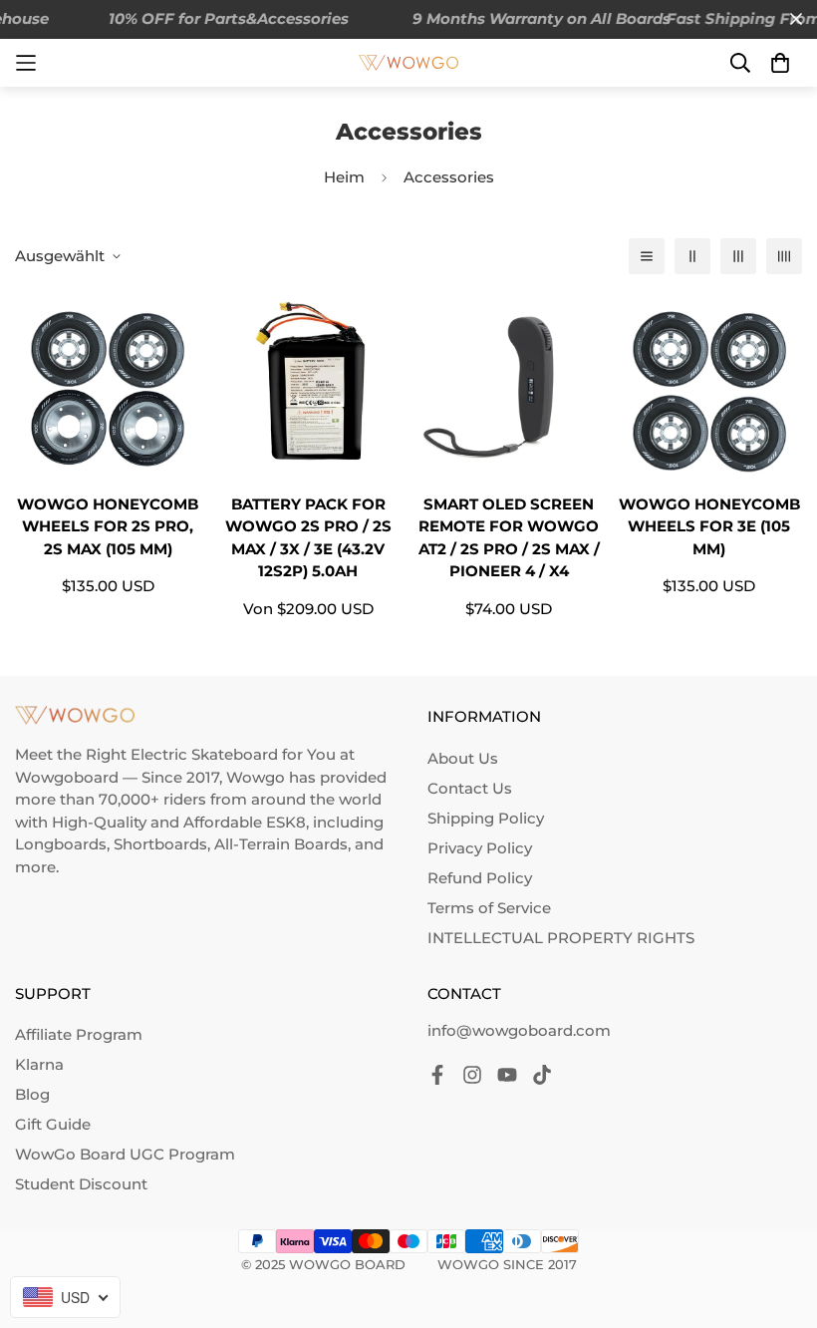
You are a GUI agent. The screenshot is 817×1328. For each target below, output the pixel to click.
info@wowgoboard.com (519, 1030)
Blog (32, 1094)
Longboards (61, 843)
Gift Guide (53, 1124)
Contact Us (469, 788)
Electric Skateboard (204, 754)
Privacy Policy (479, 847)
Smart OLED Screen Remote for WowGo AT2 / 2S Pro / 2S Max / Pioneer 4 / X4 (509, 538)
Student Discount (81, 1183)
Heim (344, 176)
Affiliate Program (78, 1034)
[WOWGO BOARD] (408, 63)
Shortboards (160, 843)
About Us (462, 758)
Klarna (39, 1064)
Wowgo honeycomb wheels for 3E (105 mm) (709, 526)
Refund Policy (479, 877)
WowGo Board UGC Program (125, 1154)
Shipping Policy (485, 818)
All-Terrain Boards (281, 843)
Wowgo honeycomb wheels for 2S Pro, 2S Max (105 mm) (107, 526)
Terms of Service (489, 907)
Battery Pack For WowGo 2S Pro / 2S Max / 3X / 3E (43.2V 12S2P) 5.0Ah (308, 538)
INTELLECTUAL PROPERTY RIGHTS (560, 937)
